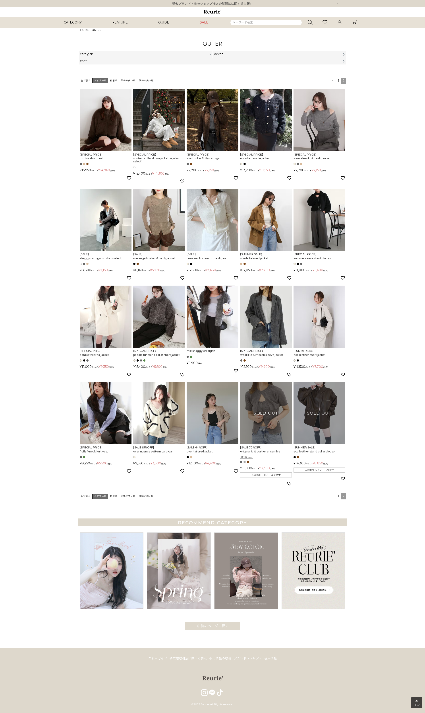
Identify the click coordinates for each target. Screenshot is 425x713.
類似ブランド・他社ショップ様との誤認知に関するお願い (212, 4)
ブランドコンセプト (248, 658)
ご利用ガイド (157, 658)
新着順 (113, 80)
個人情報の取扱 (220, 658)
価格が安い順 (128, 80)
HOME (84, 29)
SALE (204, 22)
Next (337, 4)
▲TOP (416, 703)
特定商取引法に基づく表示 (188, 658)
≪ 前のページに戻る (212, 626)
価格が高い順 (146, 80)
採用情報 (270, 658)
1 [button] (338, 81)
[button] (333, 81)
